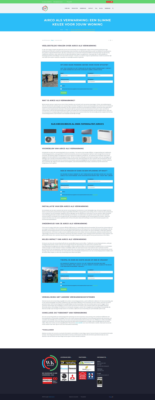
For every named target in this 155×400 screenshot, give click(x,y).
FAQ (96, 8)
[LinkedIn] (69, 1)
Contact (90, 8)
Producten (75, 8)
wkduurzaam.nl (51, 396)
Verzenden (63, 92)
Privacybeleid (95, 88)
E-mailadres (91, 73)
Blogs (101, 8)
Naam (62, 73)
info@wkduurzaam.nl (58, 1)
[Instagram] (71, 1)
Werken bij (109, 1)
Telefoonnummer (64, 79)
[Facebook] (67, 1)
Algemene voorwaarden (73, 396)
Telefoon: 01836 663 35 (47, 1)
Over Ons (67, 8)
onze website (79, 323)
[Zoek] (113, 8)
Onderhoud (83, 8)
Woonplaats (91, 79)
